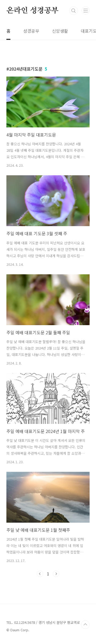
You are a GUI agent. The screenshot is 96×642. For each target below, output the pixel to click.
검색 (74, 11)
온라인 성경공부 (32, 10)
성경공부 (31, 31)
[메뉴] (86, 10)
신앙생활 (60, 31)
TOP (85, 624)
